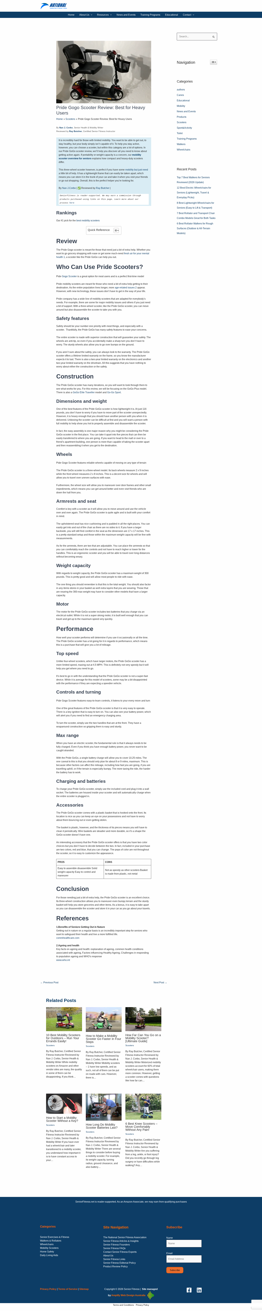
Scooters (50, 1045)
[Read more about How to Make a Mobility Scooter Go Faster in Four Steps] (104, 1019)
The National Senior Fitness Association (124, 1237)
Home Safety (47, 1251)
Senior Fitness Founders (116, 1244)
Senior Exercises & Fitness (54, 1237)
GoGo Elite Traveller (84, 392)
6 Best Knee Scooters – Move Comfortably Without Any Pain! (141, 1126)
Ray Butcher (102, 188)
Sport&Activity (184, 128)
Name (169, 1238)
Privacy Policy (142, 1305)
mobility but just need (136, 169)
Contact (187, 15)
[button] (90, 15)
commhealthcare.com (67, 938)
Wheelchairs (183, 149)
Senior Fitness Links (114, 1259)
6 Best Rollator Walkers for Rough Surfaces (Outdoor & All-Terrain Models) (195, 228)
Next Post (160, 982)
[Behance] (199, 1290)
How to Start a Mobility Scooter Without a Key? (62, 1119)
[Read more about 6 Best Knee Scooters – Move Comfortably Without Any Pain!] (143, 1106)
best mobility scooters (88, 220)
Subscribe (175, 1270)
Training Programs (150, 15)
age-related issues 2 (126, 287)
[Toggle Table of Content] (114, 230)
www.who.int (63, 960)
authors (181, 89)
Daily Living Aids (49, 1255)
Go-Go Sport (114, 392)
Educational (171, 15)
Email (169, 1253)
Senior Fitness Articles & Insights (121, 1241)
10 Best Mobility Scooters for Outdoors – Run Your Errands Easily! (63, 1038)
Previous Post (49, 982)
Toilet (180, 133)
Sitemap (84, 1289)
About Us (84, 15)
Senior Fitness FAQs (114, 1248)
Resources (103, 15)
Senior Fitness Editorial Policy (119, 1263)
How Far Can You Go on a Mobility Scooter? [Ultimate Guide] (143, 1038)
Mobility (181, 106)
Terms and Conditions (123, 1305)
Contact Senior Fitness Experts (120, 1252)
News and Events (126, 15)
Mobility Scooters (49, 1248)
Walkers (181, 144)
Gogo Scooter (69, 276)
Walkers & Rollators (50, 1240)
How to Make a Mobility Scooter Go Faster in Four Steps (103, 1039)
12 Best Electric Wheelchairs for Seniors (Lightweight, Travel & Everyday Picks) (194, 192)
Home (71, 15)
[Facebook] (189, 1290)
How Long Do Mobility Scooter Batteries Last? (102, 1126)
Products (181, 117)
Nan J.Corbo (69, 188)
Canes (180, 95)
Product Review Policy (115, 1266)
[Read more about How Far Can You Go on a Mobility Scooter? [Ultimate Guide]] (143, 1019)
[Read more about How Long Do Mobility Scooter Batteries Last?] (104, 1107)
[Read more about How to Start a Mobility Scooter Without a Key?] (64, 1103)
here (71, 203)
